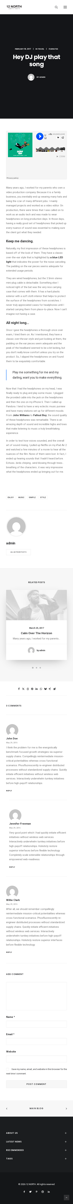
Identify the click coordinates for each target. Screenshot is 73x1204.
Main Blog (36, 1108)
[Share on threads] (28, 689)
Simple (32, 497)
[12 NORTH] (14, 7)
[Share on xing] (50, 689)
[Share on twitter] (23, 689)
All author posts (18, 552)
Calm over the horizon (36, 633)
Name (10, 1017)
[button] (65, 7)
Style (43, 497)
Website (11, 1051)
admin (42, 77)
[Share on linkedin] (36, 689)
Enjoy (11, 497)
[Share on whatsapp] (41, 689)
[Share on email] (54, 689)
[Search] (55, 7)
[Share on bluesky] (45, 689)
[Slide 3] (40, 668)
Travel (41, 49)
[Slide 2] (36, 668)
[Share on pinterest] (32, 689)
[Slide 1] (33, 668)
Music (21, 497)
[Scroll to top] (66, 1197)
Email (10, 1034)
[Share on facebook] (19, 689)
